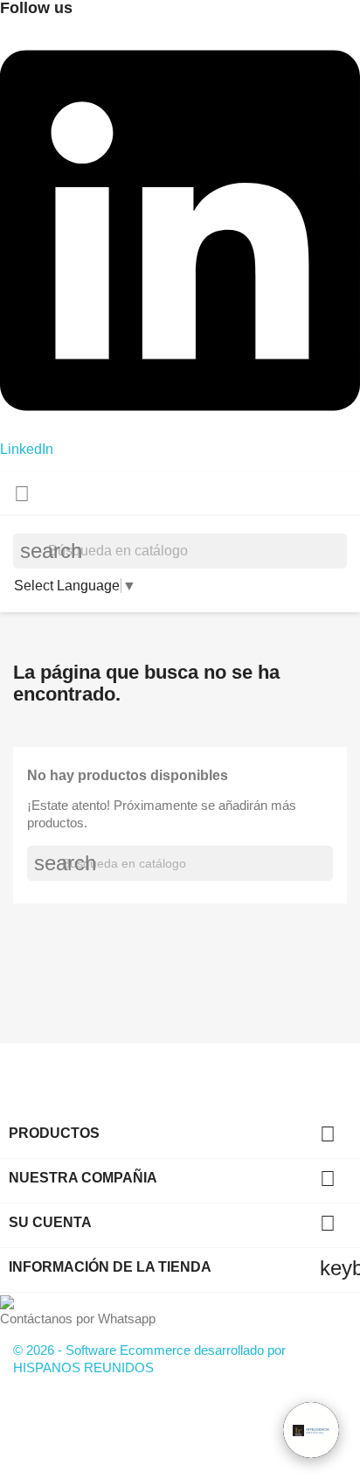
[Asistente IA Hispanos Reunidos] (311, 1430)
